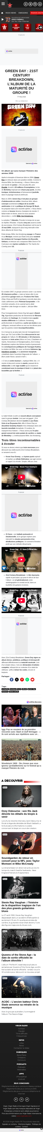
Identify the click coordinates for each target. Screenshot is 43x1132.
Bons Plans (21, 1055)
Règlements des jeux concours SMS (21, 1089)
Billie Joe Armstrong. (25, 216)
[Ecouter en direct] (26, 4)
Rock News (11, 13)
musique (13, 689)
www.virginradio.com (24, 1116)
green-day (31, 689)
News (21, 1046)
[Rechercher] (35, 4)
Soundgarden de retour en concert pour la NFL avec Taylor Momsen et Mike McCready (21, 861)
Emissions (23, 13)
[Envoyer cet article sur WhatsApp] (26, 681)
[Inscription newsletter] (30, 4)
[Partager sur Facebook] (11, 681)
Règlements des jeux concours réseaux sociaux (21, 1086)
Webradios (21, 1070)
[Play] (3, 19)
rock (19, 689)
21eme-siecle (13, 691)
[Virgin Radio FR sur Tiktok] (27, 1099)
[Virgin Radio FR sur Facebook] (16, 1099)
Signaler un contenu (9, 1124)
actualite (5, 689)
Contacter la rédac (21, 1048)
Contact (21, 1029)
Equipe (21, 1031)
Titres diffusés (21, 1034)
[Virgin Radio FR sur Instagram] (21, 1099)
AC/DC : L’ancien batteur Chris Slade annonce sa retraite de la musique (20, 1004)
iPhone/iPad (21, 1077)
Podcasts (21, 1067)
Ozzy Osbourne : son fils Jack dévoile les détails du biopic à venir (19, 814)
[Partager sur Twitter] (16, 681)
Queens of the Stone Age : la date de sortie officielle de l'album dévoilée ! (19, 957)
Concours (22, 1060)
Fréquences (21, 1036)
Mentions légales (24, 1124)
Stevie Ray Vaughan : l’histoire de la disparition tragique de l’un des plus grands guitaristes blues (21, 906)
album (24, 689)
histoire (5, 691)
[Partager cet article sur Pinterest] (21, 681)
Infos (22, 1043)
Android (21, 1079)
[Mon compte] (40, 4)
